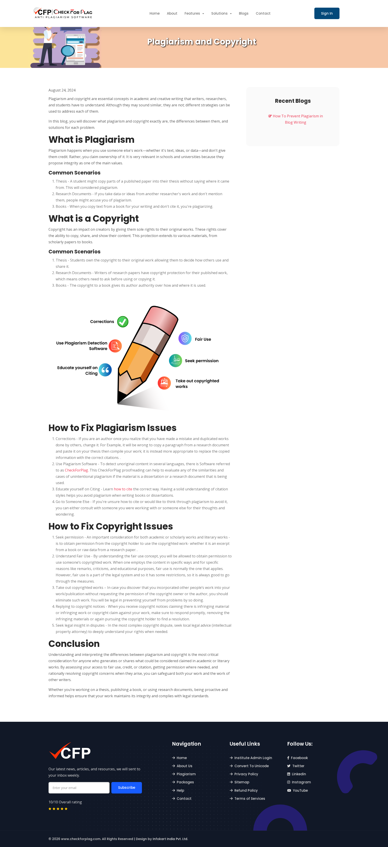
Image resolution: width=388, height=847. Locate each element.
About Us (184, 766)
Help (180, 790)
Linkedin (299, 774)
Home (182, 757)
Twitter (298, 766)
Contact (184, 798)
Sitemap (241, 782)
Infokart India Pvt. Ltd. (170, 839)
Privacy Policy (246, 774)
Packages (185, 782)
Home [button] (155, 13)
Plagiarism (186, 774)
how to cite (123, 489)
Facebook (299, 757)
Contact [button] (263, 13)
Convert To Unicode (251, 766)
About (172, 13)
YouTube (300, 790)
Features (193, 13)
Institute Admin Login (253, 757)
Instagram (301, 782)
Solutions (220, 13)
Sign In (327, 13)
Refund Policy (246, 790)
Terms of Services (249, 798)
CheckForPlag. (77, 470)
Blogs (244, 13)
